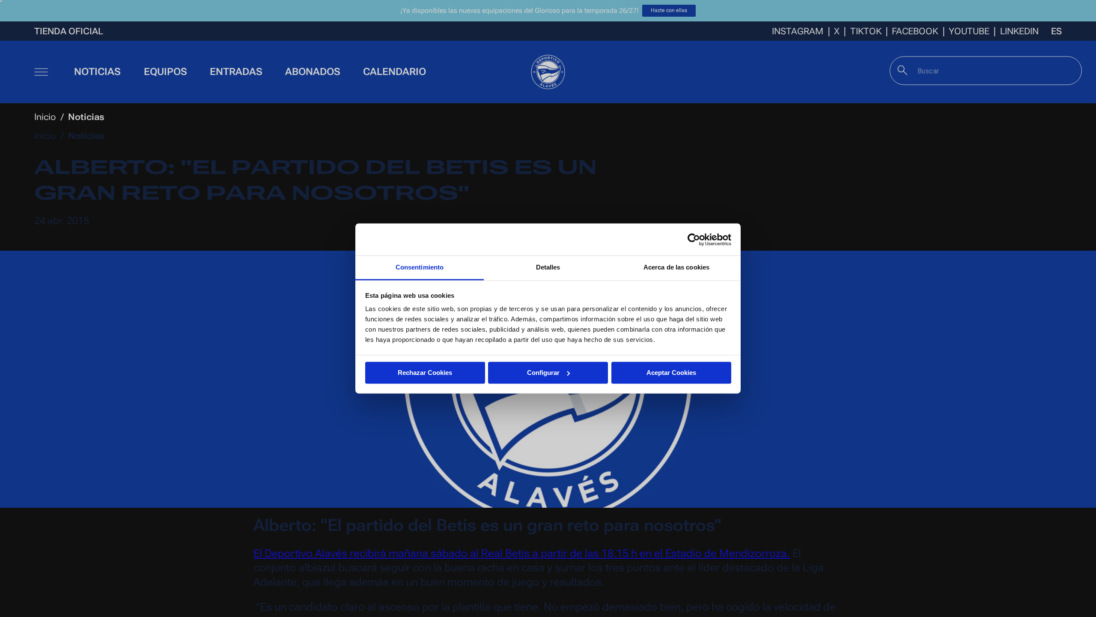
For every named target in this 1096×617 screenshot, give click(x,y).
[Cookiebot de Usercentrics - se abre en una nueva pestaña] (693, 239)
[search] (903, 70)
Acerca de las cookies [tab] (676, 267)
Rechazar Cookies (425, 372)
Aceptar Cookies (671, 372)
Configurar (543, 372)
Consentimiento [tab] (420, 267)
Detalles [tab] (548, 267)
